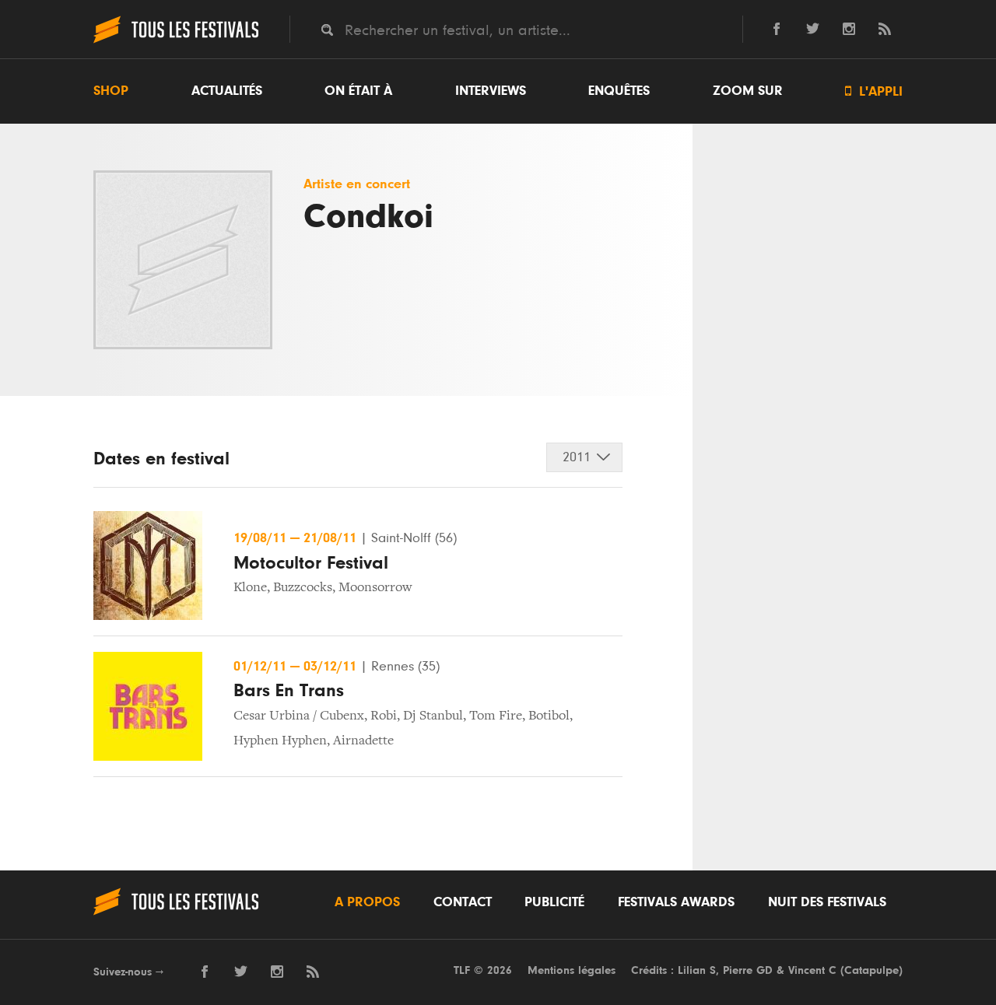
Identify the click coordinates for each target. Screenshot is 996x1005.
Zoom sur (748, 91)
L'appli (874, 91)
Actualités (226, 91)
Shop (110, 91)
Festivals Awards (676, 902)
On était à (358, 91)
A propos (367, 902)
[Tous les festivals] (175, 41)
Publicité (554, 902)
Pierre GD (748, 970)
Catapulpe (871, 970)
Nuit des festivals (827, 902)
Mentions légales (571, 970)
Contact (462, 902)
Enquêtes (619, 91)
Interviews (490, 91)
